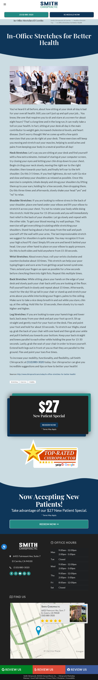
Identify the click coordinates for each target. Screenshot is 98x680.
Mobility (32, 382)
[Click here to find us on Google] (24, 573)
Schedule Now (72, 14)
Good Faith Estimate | (38, 678)
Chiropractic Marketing (66, 676)
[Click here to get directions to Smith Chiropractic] (49, 630)
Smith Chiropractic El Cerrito (61, 20)
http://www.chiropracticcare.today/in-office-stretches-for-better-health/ (46, 374)
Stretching (14, 382)
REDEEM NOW (49, 425)
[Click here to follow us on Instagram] (16, 573)
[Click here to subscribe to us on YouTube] (20, 573)
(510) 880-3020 (26, 14)
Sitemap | (26, 678)
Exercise (23, 382)
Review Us (13, 669)
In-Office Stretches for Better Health (69, 23)
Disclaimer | (61, 678)
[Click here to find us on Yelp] (29, 573)
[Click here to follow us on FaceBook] (11, 573)
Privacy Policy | (51, 678)
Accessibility (70, 678)
